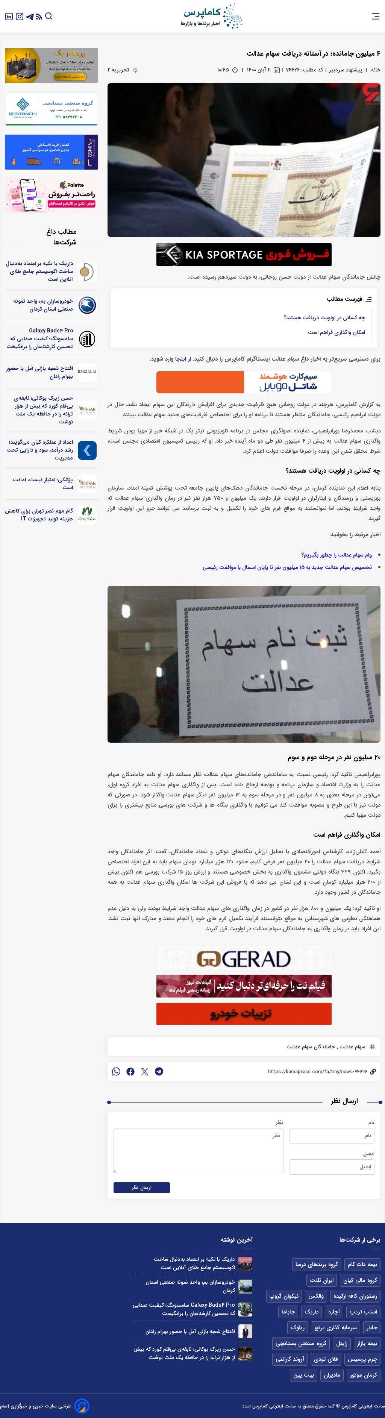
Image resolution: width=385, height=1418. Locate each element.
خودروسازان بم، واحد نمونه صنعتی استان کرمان (43, 305)
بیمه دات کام (362, 1264)
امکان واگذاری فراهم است (336, 332)
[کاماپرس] (211, 16)
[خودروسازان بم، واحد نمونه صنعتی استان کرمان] (245, 1286)
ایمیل (368, 1154)
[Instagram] (19, 16)
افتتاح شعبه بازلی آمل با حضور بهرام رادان (39, 372)
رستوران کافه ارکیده (355, 1296)
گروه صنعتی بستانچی (301, 1343)
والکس (316, 1296)
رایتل (341, 1343)
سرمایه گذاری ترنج (335, 1327)
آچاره (334, 1311)
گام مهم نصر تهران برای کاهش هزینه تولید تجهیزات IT (39, 515)
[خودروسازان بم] (87, 305)
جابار (372, 1327)
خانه (375, 70)
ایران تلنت (321, 1280)
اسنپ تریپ (363, 1311)
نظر (279, 1122)
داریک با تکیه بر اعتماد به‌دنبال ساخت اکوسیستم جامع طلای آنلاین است (39, 271)
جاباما (288, 1311)
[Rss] (39, 16)
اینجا (180, 359)
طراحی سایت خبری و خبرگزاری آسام (35, 1406)
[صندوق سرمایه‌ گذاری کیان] (87, 450)
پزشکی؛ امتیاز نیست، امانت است (43, 484)
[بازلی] (87, 372)
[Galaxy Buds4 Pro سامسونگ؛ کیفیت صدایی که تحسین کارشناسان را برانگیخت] (245, 1309)
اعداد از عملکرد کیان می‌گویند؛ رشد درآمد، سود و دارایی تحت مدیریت (39, 450)
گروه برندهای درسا (317, 1264)
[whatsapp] (116, 1071)
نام (371, 1122)
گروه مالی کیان (360, 1280)
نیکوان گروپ (284, 1296)
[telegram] (159, 1071)
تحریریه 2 (118, 70)
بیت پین (303, 1375)
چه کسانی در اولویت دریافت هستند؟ (324, 318)
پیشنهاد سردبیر (345, 70)
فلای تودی (326, 1359)
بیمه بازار (367, 1343)
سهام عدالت (351, 1047)
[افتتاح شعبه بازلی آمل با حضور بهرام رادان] (245, 1331)
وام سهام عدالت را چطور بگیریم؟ (336, 555)
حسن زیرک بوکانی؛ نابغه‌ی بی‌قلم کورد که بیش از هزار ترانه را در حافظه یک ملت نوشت (43, 410)
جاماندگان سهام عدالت (310, 1047)
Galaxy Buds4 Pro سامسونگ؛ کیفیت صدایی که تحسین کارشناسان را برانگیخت (39, 339)
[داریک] (87, 271)
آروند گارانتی (290, 1359)
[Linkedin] (9, 16)
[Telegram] (30, 16)
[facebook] (130, 1071)
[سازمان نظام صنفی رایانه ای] (87, 515)
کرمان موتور (363, 1375)
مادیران (332, 1375)
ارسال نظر (142, 1188)
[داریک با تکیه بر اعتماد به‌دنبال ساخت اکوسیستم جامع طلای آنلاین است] (245, 1263)
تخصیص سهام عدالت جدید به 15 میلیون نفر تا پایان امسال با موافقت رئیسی (287, 567)
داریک (311, 1311)
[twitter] (145, 1071)
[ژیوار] (87, 410)
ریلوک (298, 1327)
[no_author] (87, 339)
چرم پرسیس (362, 1359)
